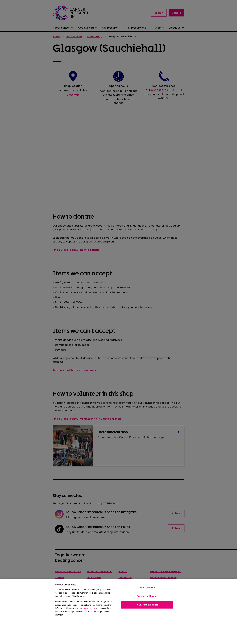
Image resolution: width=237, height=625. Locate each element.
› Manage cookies (147, 588)
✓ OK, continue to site (147, 605)
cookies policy (89, 608)
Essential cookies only (147, 596)
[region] (118, 602)
